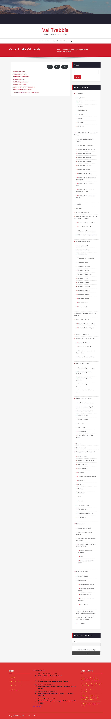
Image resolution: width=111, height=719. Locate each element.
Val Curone (81, 489)
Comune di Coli (82, 254)
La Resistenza (82, 580)
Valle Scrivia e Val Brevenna (85, 513)
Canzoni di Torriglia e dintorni (86, 227)
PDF (57, 67)
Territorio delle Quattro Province (87, 476)
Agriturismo (81, 98)
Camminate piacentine (84, 343)
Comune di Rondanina (84, 290)
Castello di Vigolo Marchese (20, 82)
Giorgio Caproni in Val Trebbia (86, 460)
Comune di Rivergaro (84, 286)
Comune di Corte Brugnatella (86, 258)
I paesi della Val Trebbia (82, 319)
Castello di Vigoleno (18, 79)
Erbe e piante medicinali (82, 212)
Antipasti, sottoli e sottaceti (85, 403)
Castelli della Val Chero (84, 153)
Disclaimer (64, 41)
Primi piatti (81, 423)
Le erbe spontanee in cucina (83, 398)
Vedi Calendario (37, 706)
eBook (65, 67)
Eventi (47, 41)
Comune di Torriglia (83, 298)
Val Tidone (81, 501)
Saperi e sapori (80, 523)
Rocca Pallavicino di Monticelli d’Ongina (24, 87)
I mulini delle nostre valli (84, 528)
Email (75, 642)
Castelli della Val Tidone (84, 173)
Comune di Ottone (83, 278)
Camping (80, 114)
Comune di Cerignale (84, 250)
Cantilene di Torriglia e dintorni (86, 222)
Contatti (55, 41)
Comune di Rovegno (83, 294)
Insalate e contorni (83, 415)
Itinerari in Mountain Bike (85, 347)
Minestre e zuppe (83, 419)
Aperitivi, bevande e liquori (85, 407)
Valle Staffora (81, 517)
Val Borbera (81, 480)
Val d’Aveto (81, 493)
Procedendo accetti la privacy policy (85, 649)
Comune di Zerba (83, 306)
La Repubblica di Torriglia (87, 584)
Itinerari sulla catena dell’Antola (86, 357)
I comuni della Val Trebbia (83, 241)
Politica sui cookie (81, 448)
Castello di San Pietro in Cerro (21, 76)
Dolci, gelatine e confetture (85, 411)
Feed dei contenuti (16, 682)
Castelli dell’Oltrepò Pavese (85, 145)
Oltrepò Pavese (82, 464)
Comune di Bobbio (83, 246)
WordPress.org (15, 690)
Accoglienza (79, 93)
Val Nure (80, 497)
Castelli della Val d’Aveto (84, 161)
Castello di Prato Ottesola (20, 74)
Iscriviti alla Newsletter (82, 334)
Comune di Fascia (83, 262)
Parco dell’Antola (82, 468)
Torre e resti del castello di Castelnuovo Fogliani (26, 92)
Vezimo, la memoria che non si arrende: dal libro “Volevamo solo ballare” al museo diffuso (90, 697)
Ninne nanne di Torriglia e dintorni (87, 235)
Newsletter (79, 443)
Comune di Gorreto (83, 270)
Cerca (76, 65)
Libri (81, 556)
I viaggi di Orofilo (83, 576)
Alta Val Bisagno (82, 456)
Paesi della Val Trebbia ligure (85, 327)
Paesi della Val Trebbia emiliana (86, 323)
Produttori (81, 122)
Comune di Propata (83, 282)
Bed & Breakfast (82, 110)
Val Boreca (81, 484)
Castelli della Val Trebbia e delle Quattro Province (75, 49)
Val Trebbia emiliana (83, 505)
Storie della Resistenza (86, 604)
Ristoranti (81, 126)
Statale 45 (81, 472)
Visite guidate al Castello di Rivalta (50, 676)
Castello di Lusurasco (19, 71)
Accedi (13, 677)
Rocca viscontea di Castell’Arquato (22, 89)
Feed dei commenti (16, 686)
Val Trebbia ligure (83, 509)
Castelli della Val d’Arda (64, 51)
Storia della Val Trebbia (82, 571)
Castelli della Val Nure (84, 169)
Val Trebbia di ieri (83, 623)
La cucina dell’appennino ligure (86, 368)
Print (49, 67)
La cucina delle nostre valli (83, 363)
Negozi (80, 118)
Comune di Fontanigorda (84, 266)
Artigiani (80, 106)
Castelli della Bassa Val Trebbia (86, 149)
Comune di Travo (82, 302)
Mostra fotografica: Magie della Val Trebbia (53, 681)
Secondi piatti (82, 431)
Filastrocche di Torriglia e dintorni (87, 231)
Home (41, 41)
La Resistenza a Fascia (86, 594)
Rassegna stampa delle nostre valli (85, 452)
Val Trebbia (55, 30)
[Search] (71, 41)
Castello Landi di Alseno (19, 84)
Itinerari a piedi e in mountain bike (85, 338)
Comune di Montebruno (84, 274)
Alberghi (80, 102)
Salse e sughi (81, 427)
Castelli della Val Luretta (84, 165)
